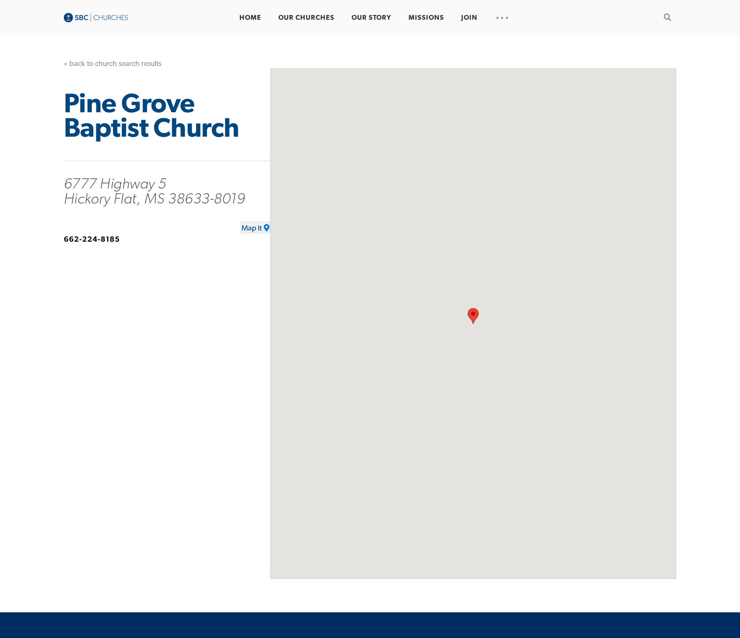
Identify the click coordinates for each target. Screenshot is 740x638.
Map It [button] (252, 228)
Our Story (371, 17)
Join (469, 17)
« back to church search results (112, 64)
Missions (426, 17)
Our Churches (306, 17)
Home (250, 17)
